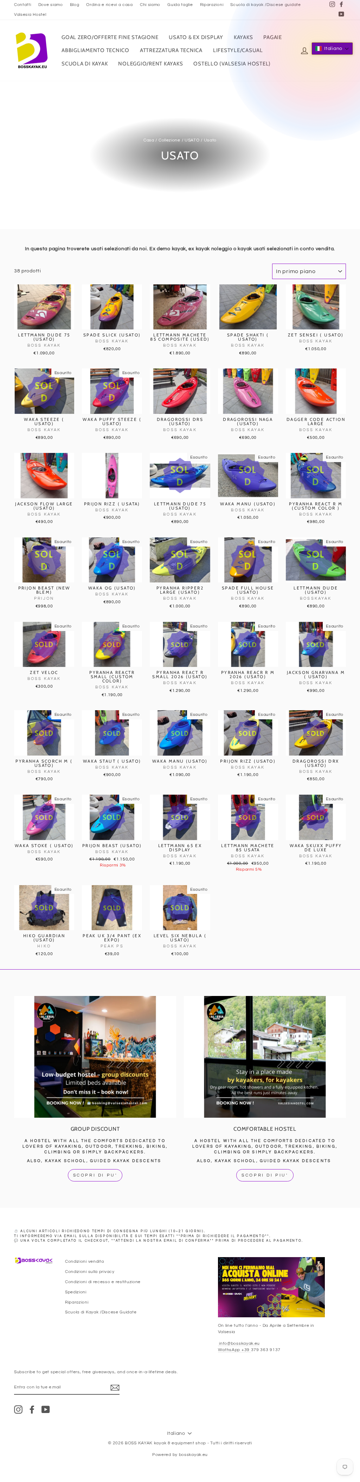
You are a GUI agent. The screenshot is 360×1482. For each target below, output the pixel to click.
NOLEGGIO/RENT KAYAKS (150, 64)
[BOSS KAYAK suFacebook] (32, 1409)
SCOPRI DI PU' (95, 1175)
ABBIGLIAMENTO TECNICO (95, 50)
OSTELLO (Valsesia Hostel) (232, 64)
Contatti (22, 4)
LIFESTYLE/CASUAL (238, 50)
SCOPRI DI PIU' (265, 1175)
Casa (148, 140)
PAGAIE (272, 37)
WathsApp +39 (234, 1350)
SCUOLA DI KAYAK (85, 64)
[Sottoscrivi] (115, 1387)
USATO (192, 140)
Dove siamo (50, 4)
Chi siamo (150, 4)
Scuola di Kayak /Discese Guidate (100, 1312)
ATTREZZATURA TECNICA (171, 50)
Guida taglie (180, 4)
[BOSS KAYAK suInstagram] (18, 1409)
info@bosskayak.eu (239, 1343)
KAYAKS (243, 37)
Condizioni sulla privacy (90, 1271)
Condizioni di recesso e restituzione (103, 1282)
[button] (332, 49)
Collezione (169, 140)
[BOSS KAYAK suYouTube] (45, 1409)
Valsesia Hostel (30, 14)
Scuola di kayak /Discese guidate (265, 4)
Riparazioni (212, 4)
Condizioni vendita (84, 1261)
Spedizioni (75, 1292)
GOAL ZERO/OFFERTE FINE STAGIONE (110, 37)
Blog (74, 4)
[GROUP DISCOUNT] (95, 1057)
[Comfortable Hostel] (265, 1057)
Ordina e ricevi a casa (109, 4)
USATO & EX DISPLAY (196, 37)
